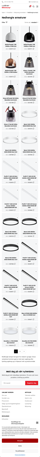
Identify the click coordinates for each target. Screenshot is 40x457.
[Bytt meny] (37, 6)
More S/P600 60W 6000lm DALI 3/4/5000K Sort (29, 314)
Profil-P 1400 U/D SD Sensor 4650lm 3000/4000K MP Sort (29, 287)
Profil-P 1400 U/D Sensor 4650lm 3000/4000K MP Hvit (29, 205)
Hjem (3, 12)
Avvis (20, 446)
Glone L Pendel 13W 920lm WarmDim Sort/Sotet (29, 72)
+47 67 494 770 (8, 2)
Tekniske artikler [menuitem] (30, 395)
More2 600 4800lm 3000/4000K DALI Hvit (10, 151)
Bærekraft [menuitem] (5, 409)
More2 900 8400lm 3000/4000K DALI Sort (10, 258)
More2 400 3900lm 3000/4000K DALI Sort (10, 232)
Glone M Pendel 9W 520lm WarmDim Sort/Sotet (11, 99)
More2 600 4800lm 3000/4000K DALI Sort (29, 232)
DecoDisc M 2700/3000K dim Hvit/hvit (29, 342)
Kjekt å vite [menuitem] (28, 398)
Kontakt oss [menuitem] (5, 398)
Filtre (3, 22)
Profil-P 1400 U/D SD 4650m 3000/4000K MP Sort (11, 287)
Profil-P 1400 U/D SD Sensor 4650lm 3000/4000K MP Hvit (11, 205)
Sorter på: (28, 22)
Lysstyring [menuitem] (28, 404)
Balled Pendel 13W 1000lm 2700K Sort (29, 45)
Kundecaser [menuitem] (28, 401)
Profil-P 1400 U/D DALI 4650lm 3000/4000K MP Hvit (11, 178)
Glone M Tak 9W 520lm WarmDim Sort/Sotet (29, 99)
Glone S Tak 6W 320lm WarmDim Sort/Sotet (10, 125)
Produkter (9, 12)
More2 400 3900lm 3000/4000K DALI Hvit (29, 125)
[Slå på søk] (33, 6)
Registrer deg (31, 383)
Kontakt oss (34, 2)
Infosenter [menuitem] (5, 419)
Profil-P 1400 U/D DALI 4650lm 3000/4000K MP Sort (29, 259)
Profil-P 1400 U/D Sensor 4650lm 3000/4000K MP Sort (10, 315)
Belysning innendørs (20, 12)
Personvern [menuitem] (5, 401)
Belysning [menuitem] (28, 406)
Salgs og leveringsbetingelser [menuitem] (11, 404)
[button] (37, 423)
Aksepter (20, 441)
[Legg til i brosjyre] (17, 30)
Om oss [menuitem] (4, 395)
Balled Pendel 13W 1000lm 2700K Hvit (10, 45)
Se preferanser (20, 451)
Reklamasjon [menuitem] (6, 412)
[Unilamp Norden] (14, 6)
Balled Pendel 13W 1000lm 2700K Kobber (10, 71)
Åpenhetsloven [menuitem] (6, 406)
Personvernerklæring (20, 455)
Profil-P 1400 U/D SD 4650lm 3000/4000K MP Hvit (29, 178)
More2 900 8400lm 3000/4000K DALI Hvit (29, 151)
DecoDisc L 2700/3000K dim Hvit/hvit (11, 342)
